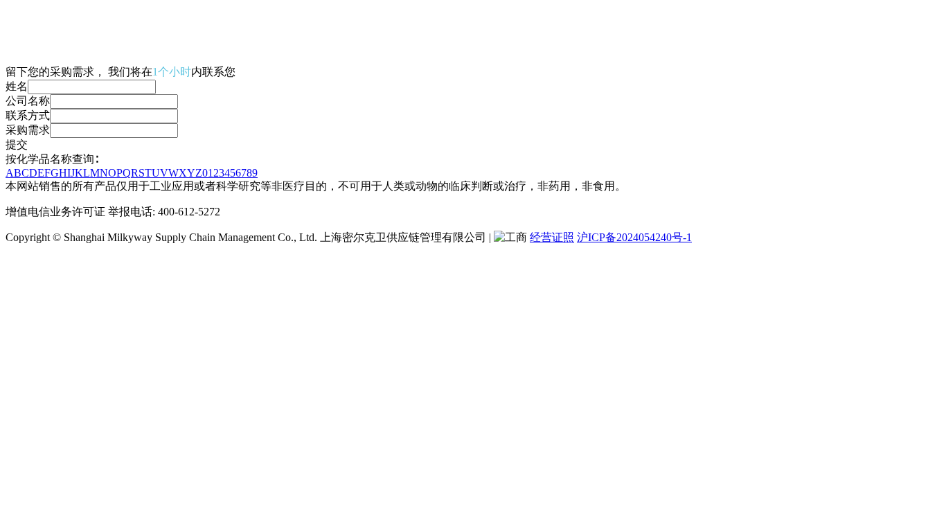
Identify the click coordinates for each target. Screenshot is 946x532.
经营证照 (552, 237)
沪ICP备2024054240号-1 (634, 237)
